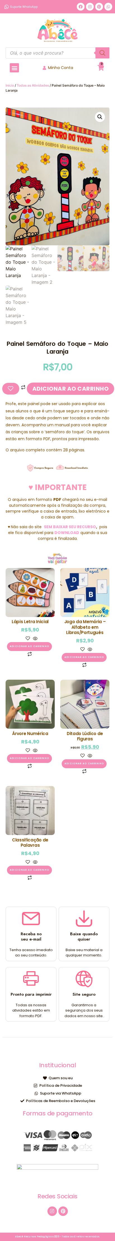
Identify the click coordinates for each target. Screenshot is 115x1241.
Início (10, 85)
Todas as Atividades (33, 85)
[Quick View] (34, 639)
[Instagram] (90, 7)
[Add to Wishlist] (11, 389)
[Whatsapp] (108, 7)
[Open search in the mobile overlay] (57, 52)
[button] (14, 67)
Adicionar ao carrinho (70, 389)
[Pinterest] (99, 7)
